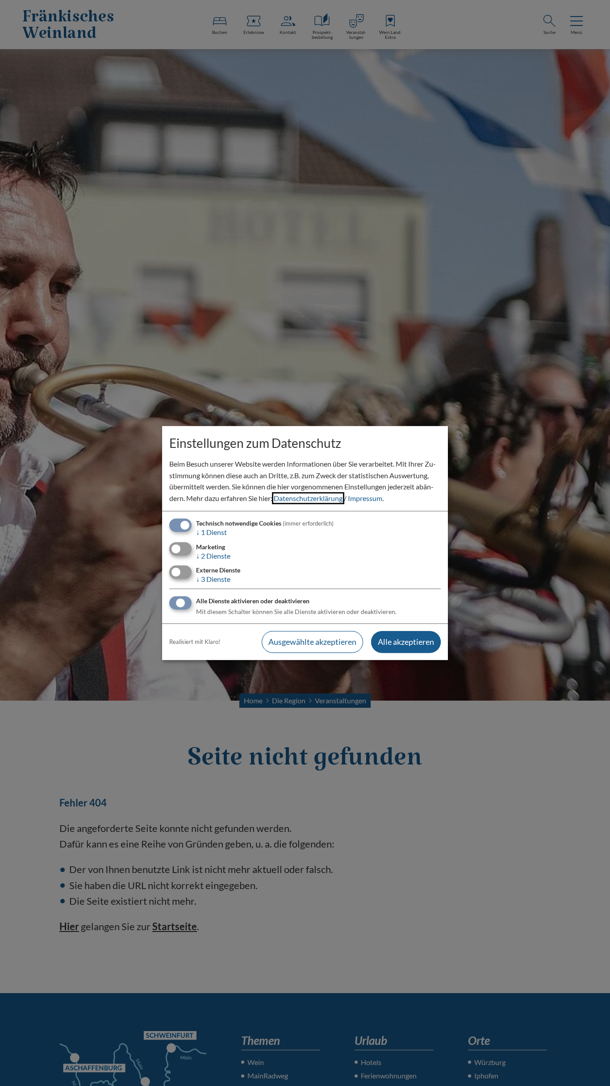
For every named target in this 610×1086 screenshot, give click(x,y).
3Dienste (213, 579)
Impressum (365, 498)
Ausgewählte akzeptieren (312, 642)
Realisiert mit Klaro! (194, 641)
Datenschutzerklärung (308, 498)
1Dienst (211, 532)
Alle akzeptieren (406, 642)
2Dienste (213, 555)
